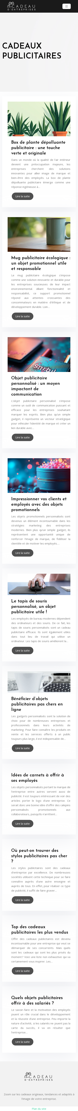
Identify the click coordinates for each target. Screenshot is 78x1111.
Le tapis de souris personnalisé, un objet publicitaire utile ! (33, 606)
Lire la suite (22, 196)
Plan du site (39, 1108)
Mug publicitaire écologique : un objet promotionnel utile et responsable (40, 263)
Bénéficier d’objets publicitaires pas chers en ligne (37, 704)
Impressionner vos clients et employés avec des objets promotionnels (39, 504)
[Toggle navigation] (66, 6)
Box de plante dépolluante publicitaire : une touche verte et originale (38, 148)
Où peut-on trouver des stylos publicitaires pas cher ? (39, 856)
